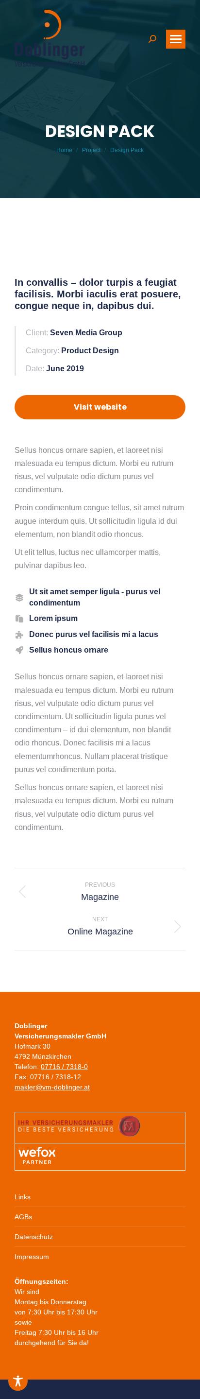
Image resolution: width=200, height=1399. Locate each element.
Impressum (32, 1257)
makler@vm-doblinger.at (52, 1087)
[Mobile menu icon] (175, 39)
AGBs (23, 1217)
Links (23, 1197)
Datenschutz (34, 1237)
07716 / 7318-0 (64, 1067)
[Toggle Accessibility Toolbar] (18, 1381)
